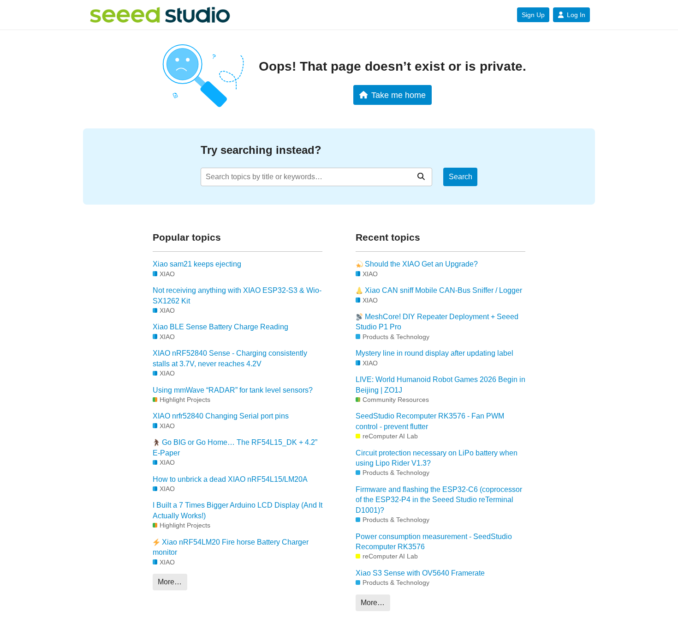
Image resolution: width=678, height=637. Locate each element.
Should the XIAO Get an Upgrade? (420, 264)
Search (460, 177)
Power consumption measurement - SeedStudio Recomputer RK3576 (434, 542)
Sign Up (533, 14)
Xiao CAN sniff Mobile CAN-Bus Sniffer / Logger (442, 290)
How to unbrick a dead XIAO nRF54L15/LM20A (230, 479)
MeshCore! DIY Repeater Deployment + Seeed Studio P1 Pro (437, 322)
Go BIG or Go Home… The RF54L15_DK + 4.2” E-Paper (235, 447)
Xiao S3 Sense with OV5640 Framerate (420, 573)
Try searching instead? (261, 150)
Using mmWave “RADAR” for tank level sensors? (233, 390)
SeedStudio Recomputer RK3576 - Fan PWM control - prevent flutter (430, 421)
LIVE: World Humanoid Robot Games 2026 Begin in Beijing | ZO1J (440, 385)
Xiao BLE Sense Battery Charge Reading (220, 327)
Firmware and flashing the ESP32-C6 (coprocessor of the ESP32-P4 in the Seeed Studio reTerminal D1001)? (439, 499)
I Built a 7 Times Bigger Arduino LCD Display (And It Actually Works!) (237, 510)
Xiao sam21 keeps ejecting (197, 264)
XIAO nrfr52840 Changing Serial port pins (221, 416)
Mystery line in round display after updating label (434, 353)
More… (170, 582)
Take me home (398, 95)
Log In (576, 14)
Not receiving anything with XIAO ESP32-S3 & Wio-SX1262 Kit (237, 295)
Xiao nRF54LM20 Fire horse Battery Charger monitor (231, 547)
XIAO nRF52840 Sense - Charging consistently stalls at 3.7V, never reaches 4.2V (230, 358)
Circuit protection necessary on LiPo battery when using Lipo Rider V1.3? (436, 458)
